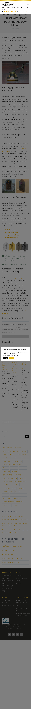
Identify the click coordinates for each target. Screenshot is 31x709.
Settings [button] (5, 358)
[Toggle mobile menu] (28, 4)
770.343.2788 (23, 11)
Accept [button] (11, 358)
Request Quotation (10, 11)
